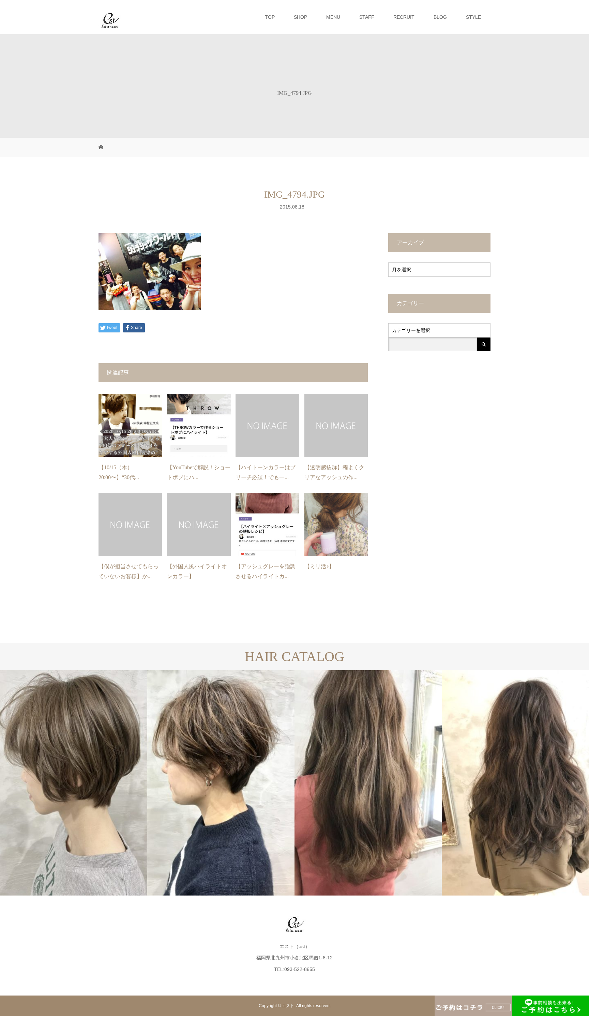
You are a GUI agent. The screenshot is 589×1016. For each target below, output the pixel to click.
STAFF (366, 17)
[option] (73, 783)
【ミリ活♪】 (319, 566)
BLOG (440, 17)
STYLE (473, 17)
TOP (270, 17)
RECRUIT (403, 17)
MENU (333, 17)
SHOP (300, 17)
